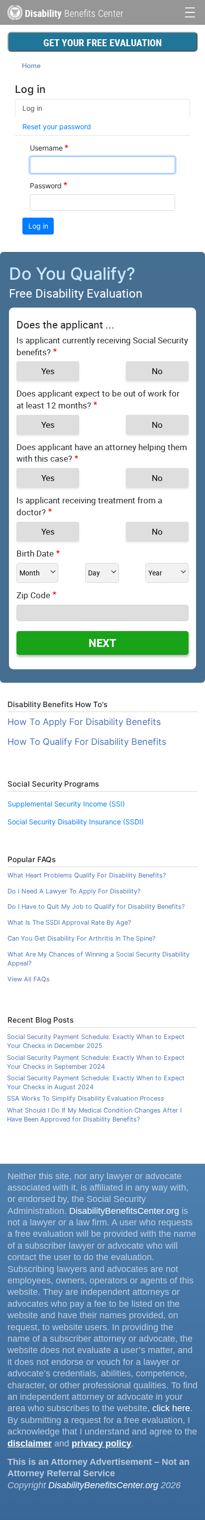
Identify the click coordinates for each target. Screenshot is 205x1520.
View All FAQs (28, 979)
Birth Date (35, 553)
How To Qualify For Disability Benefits (86, 741)
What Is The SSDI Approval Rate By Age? (69, 922)
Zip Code (33, 595)
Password (46, 185)
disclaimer (29, 1443)
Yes (48, 371)
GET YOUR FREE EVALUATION (102, 42)
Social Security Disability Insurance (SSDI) (75, 821)
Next (102, 643)
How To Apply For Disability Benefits (84, 722)
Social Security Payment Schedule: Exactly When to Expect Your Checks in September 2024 (96, 1062)
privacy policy (101, 1443)
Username (46, 148)
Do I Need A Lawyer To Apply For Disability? (73, 891)
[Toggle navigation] (190, 11)
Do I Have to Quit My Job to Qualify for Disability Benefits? (96, 906)
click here (171, 1408)
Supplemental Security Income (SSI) (66, 804)
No (157, 371)
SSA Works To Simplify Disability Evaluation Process (85, 1098)
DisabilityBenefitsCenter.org (124, 1211)
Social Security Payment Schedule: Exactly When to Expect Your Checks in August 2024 (96, 1082)
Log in (32, 108)
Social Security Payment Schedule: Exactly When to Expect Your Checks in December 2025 (96, 1041)
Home (31, 66)
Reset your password (56, 126)
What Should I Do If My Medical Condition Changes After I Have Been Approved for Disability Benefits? (94, 1115)
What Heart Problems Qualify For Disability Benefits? (86, 875)
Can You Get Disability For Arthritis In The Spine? (81, 938)
